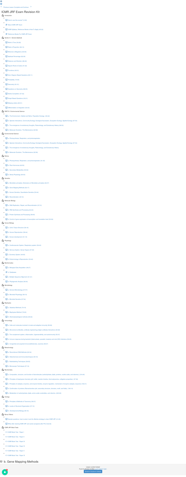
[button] (1, 2)
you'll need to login (101, 469)
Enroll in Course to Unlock (93, 471)
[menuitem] (1, 4)
